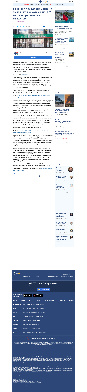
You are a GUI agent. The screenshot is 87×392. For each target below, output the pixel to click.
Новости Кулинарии (36, 320)
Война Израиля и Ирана (43, 4)
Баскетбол (29, 308)
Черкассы (42, 304)
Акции (37, 316)
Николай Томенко (59, 241)
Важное (57, 8)
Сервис (41, 316)
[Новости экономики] (41, 176)
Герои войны (26, 4)
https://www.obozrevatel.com (55, 356)
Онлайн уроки (34, 312)
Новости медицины (27, 328)
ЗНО (41, 312)
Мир (30, 300)
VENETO (51, 4)
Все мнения (58, 245)
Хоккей (34, 308)
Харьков (28, 304)
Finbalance (25, 74)
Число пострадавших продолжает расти (63, 136)
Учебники (28, 312)
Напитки (29, 320)
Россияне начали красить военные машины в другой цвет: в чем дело (61, 55)
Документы (38, 276)
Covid (39, 328)
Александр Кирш (59, 218)
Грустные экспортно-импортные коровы (61, 223)
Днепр (37, 304)
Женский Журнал (42, 332)
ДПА (38, 312)
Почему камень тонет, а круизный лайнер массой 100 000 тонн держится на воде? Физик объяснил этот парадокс (61, 40)
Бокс (37, 308)
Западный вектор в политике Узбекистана (61, 230)
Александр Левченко (59, 232)
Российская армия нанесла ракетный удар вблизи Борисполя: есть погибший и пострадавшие (64, 121)
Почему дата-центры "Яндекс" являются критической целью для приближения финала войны (62, 178)
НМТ (44, 312)
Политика (23, 300)
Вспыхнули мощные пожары (61, 114)
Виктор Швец (58, 172)
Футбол (24, 308)
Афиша (24, 332)
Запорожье (33, 304)
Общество (62, 300)
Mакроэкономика (35, 324)
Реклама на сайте (26, 276)
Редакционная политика (53, 276)
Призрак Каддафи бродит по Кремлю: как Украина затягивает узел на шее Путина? (60, 169)
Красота (33, 332)
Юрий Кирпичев (59, 225)
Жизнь (38, 300)
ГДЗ (24, 312)
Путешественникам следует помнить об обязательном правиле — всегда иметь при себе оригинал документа (64, 31)
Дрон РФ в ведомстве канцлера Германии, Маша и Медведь (61, 215)
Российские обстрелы (59, 4)
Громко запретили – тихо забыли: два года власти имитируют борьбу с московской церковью (62, 238)
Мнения (57, 164)
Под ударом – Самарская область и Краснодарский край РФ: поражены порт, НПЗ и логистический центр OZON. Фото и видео (64, 110)
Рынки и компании (27, 324)
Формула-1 (42, 308)
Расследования (48, 300)
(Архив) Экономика (20, 21)
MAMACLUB (34, 328)
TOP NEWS (58, 92)
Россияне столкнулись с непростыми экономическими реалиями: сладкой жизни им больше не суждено (62, 186)
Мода (37, 332)
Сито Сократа (58, 189)
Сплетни (29, 332)
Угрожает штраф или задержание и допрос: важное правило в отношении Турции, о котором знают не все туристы (64, 26)
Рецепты (25, 320)
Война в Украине (33, 4)
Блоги (53, 300)
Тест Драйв (25, 316)
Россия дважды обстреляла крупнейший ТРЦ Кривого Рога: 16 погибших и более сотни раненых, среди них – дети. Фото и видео (64, 133)
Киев (24, 304)
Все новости (71, 300)
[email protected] (28, 382)
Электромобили (32, 316)
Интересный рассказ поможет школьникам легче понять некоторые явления (61, 46)
